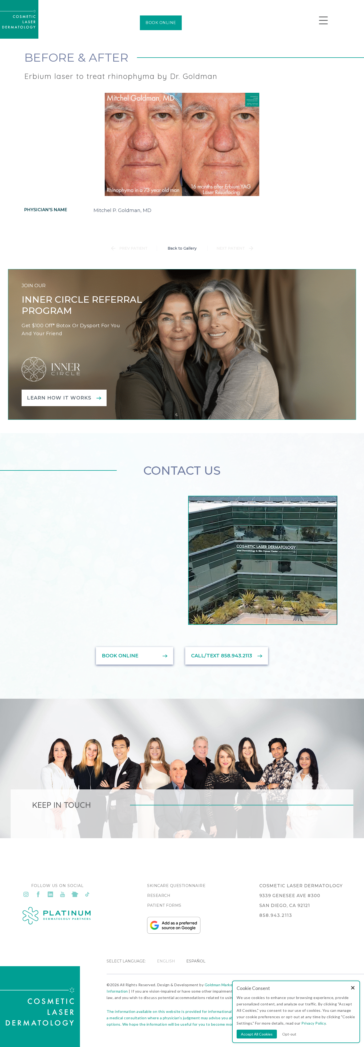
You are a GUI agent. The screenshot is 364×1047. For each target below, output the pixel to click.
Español (195, 961)
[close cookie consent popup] (352, 988)
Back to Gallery (182, 248)
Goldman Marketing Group (228, 984)
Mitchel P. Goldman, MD (122, 210)
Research (158, 895)
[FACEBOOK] (38, 894)
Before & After (76, 57)
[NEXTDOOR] (74, 894)
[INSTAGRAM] (25, 894)
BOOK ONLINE (160, 22)
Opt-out (289, 1034)
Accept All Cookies (257, 1034)
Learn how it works (59, 398)
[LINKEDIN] (50, 894)
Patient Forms (164, 905)
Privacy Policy (313, 1023)
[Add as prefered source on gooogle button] (173, 932)
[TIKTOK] (87, 894)
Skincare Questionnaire (176, 885)
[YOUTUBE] (62, 894)
